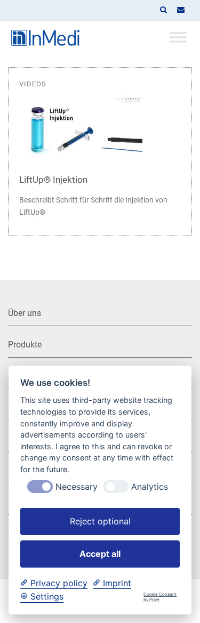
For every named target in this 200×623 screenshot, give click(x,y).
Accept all (100, 553)
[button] (163, 10)
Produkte (25, 344)
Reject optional (100, 521)
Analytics (149, 487)
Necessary (76, 487)
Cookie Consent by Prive (160, 597)
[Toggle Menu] (178, 37)
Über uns (24, 313)
